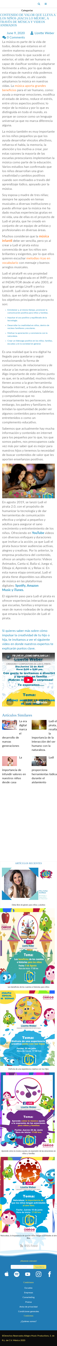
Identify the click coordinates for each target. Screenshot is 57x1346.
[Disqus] (28, 825)
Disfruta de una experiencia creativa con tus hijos (28, 1069)
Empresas (28, 1293)
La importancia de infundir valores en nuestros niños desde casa (14, 770)
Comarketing (28, 1297)
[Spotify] (16, 1275)
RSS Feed (31, 1246)
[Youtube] (27, 1275)
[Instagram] (38, 1275)
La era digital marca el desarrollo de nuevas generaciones (14, 733)
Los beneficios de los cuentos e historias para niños (28, 987)
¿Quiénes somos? (29, 1321)
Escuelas (28, 1288)
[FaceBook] (49, 1275)
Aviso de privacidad (28, 1307)
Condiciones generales (28, 1311)
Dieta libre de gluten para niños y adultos (28, 905)
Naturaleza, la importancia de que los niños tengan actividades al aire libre (29, 1237)
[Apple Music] (6, 1275)
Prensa (28, 1302)
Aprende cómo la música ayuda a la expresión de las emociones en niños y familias (28, 1152)
